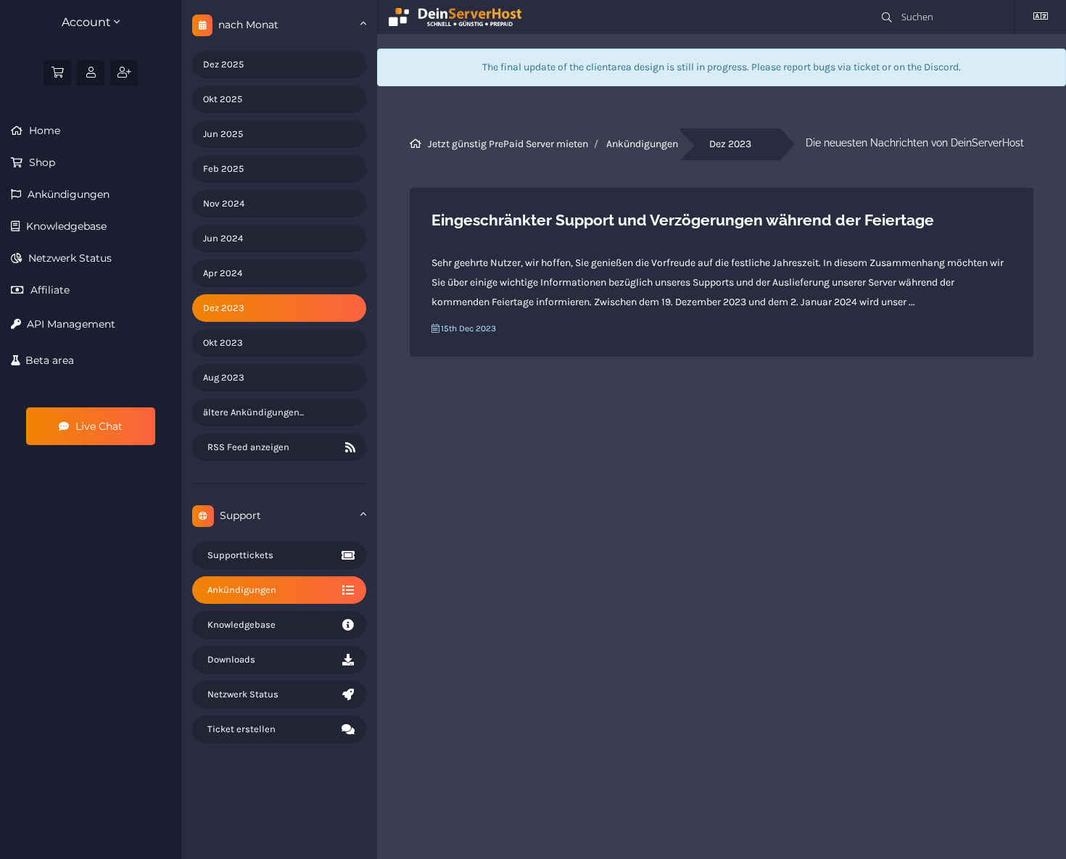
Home (43, 130)
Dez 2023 (223, 307)
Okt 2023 (223, 342)
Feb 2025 (223, 168)
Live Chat (98, 426)
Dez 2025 (223, 64)
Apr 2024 (222, 272)
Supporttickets (238, 554)
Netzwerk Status (68, 258)
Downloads (229, 659)
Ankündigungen (67, 194)
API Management (68, 324)
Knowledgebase (65, 226)
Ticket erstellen (239, 728)
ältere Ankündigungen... (253, 412)
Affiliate (49, 289)
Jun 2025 (223, 133)
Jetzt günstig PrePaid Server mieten (508, 144)
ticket (867, 67)
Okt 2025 (222, 99)
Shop (40, 162)
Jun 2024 (223, 238)
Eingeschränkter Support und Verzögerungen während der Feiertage (682, 220)
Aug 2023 (223, 377)
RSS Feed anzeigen (246, 446)
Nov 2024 (223, 203)
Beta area (47, 360)
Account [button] (88, 22)
